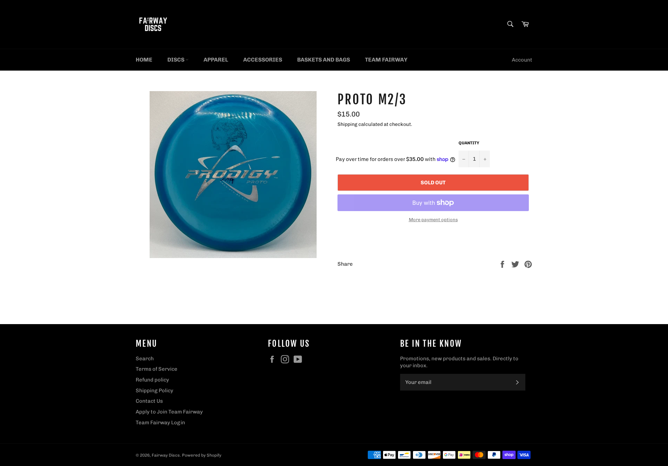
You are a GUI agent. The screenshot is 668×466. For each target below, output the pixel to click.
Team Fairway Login (160, 422)
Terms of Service (156, 369)
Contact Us (149, 401)
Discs (176, 59)
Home (144, 59)
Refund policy (152, 380)
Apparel (216, 59)
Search (145, 358)
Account (522, 60)
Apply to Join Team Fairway (169, 412)
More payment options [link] (433, 219)
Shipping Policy (154, 390)
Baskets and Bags (323, 59)
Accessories (262, 59)
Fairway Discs (166, 455)
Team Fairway (386, 59)
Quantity (469, 142)
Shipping (347, 124)
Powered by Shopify (201, 455)
